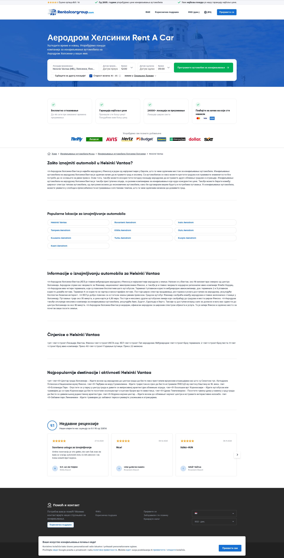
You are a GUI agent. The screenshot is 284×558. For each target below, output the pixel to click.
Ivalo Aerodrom (186, 222)
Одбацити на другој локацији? (70, 76)
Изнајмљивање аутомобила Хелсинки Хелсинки (122, 154)
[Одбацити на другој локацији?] (52, 75)
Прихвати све (230, 548)
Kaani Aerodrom (59, 245)
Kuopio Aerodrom (187, 238)
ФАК (147, 12)
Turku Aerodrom (122, 238)
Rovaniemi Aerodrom (125, 222)
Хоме (54, 154)
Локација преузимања (62, 66)
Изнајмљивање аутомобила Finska (77, 154)
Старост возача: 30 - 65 (105, 76)
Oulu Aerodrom (186, 230)
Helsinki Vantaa (59, 222)
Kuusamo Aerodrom (61, 238)
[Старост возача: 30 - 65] (90, 75)
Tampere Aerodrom (60, 230)
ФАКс (98, 511)
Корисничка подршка (167, 12)
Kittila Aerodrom (122, 230)
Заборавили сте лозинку (156, 515)
